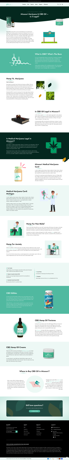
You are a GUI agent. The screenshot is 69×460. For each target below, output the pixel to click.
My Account (26, 434)
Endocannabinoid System (40, 429)
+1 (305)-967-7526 (34, 411)
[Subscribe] (16, 432)
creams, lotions (56, 381)
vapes (53, 381)
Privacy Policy (39, 434)
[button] (24, 4)
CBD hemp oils (38, 330)
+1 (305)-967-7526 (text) (57, 429)
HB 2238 (44, 115)
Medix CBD (59, 379)
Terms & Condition (27, 433)
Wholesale (38, 431)
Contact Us (25, 429)
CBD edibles (24, 298)
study (53, 232)
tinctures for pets (49, 382)
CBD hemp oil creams (25, 350)
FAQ (24, 427)
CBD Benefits (39, 427)
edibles (50, 381)
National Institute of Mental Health (11, 249)
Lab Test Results (39, 433)
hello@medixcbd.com (56, 427)
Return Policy (26, 431)
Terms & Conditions (23, 458)
